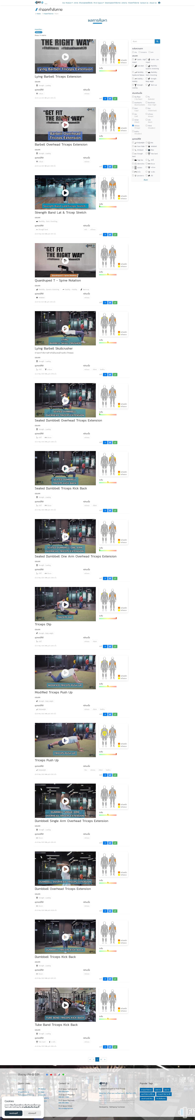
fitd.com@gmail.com (66, 1108)
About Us (153, 3)
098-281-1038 (64, 1097)
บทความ (124, 3)
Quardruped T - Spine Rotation (58, 280)
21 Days (41, 1092)
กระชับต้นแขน (161, 1098)
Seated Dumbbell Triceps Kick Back (61, 488)
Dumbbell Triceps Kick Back (55, 956)
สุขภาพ (167, 1090)
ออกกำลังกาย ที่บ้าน (147, 1094)
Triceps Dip (43, 624)
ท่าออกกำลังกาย (133, 3)
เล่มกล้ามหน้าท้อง (147, 1098)
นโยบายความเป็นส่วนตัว (115, 1093)
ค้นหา (146, 179)
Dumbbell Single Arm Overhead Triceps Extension (71, 820)
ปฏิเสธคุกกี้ (32, 1113)
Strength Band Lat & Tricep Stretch (60, 212)
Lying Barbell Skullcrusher (54, 348)
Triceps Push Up (47, 760)
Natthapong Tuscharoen (117, 1107)
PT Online (41, 1089)
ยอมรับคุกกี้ (13, 1113)
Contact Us (144, 3)
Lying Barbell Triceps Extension (58, 76)
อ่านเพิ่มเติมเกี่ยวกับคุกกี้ (30, 1107)
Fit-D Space (42, 1101)
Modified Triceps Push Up (54, 692)
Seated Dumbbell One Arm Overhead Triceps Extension (75, 556)
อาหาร (76, 3)
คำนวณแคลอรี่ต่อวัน (85, 3)
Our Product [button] (66, 3)
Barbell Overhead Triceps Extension (61, 144)
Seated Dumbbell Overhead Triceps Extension (68, 420)
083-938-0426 (64, 1091)
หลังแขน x (39, 32)
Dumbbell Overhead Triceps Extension (63, 888)
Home (39, 14)
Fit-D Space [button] (98, 3)
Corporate (42, 1095)
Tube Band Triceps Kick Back (56, 1024)
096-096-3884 (64, 1102)
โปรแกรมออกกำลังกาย (112, 3)
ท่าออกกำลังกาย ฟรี (164, 1094)
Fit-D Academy (43, 1098)
